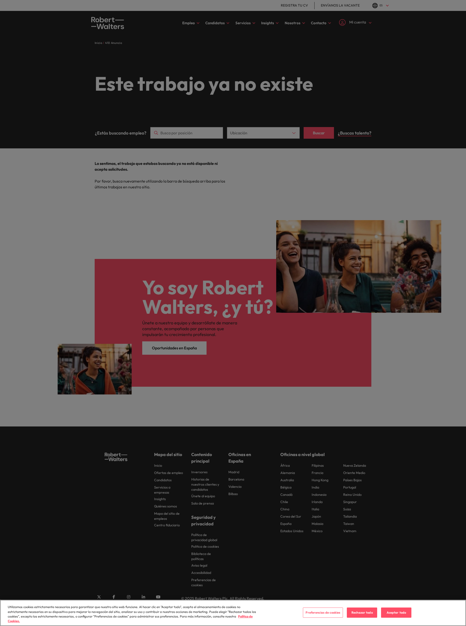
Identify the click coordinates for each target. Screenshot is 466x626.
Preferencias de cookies (323, 612)
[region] (233, 613)
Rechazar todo (362, 612)
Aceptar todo (396, 612)
